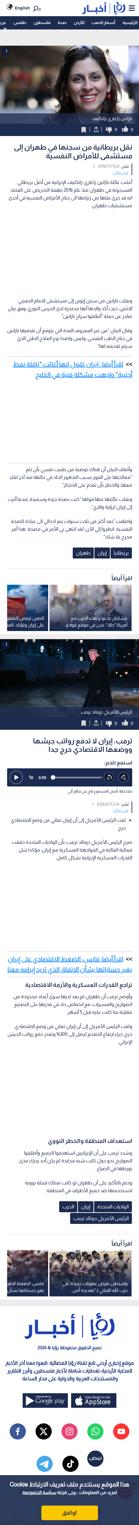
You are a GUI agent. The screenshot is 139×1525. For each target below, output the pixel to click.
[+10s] (123, 777)
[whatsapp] (95, 1431)
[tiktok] (70, 1464)
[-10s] (109, 777)
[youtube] (121, 1431)
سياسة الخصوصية (39, 1492)
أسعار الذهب (103, 22)
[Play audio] (16, 777)
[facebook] (18, 1431)
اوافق (69, 1512)
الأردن (79, 22)
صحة (62, 22)
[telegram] (45, 1464)
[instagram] (69, 1431)
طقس (20, 22)
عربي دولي (121, 172)
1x (31, 777)
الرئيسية (130, 22)
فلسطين (42, 22)
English (22, 8)
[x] (44, 1431)
